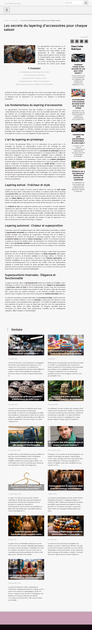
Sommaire (35, 68)
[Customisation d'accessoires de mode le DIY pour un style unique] (78, 93)
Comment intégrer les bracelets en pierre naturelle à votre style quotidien (66, 534)
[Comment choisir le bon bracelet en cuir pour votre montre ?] (78, 58)
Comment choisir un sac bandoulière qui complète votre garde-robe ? (26, 534)
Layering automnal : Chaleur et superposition (34, 81)
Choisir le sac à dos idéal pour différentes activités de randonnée (78, 175)
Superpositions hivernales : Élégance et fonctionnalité (34, 84)
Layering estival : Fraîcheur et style (34, 78)
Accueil (6, 20)
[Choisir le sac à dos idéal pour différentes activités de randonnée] (78, 164)
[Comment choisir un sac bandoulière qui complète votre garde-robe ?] (26, 526)
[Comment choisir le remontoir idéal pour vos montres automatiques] (66, 480)
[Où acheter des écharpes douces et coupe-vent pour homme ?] (66, 436)
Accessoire (15, 20)
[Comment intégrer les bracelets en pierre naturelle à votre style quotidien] (66, 526)
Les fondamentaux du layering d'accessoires (34, 72)
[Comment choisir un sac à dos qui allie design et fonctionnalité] (26, 436)
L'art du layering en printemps (34, 75)
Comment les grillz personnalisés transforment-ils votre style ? (78, 139)
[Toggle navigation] (7, 10)
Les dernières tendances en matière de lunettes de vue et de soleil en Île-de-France (26, 578)
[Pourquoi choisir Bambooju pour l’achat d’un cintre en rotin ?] (26, 480)
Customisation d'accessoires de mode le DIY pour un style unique (78, 104)
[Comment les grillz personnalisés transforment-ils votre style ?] (78, 128)
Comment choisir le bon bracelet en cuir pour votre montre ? (78, 69)
